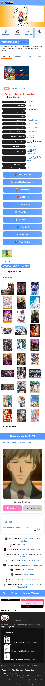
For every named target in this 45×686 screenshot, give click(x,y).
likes (33, 530)
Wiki (13, 670)
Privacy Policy (7, 673)
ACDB (9, 2)
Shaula (26, 528)
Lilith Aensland (16, 651)
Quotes (8, 521)
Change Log (29, 670)
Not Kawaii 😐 (33, 508)
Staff (39, 56)
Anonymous (29, 600)
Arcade (39, 35)
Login (3, 627)
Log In (16, 3)
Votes (31, 56)
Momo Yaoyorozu (17, 642)
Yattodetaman (33, 120)
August (6, 636)
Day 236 (7, 653)
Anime (17, 35)
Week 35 (7, 644)
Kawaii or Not (25, 443)
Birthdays (6, 35)
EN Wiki (39, 157)
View (27, 606)
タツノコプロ (33, 132)
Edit (6, 89)
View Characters (32, 152)
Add (23, 146)
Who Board (12, 593)
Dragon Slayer (28, 538)
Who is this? (31, 603)
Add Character (15, 89)
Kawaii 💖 (12, 508)
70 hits (24, 42)
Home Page (32, 157)
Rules (16, 673)
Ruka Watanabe (16, 660)
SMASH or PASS (9, 443)
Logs (23, 89)
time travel (32, 146)
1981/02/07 (32, 150)
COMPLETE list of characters (16, 266)
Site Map (19, 670)
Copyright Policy (14, 684)
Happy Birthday (36, 549)
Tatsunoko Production (31, 136)
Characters (28, 35)
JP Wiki (29, 159)
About (4, 670)
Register (10, 627)
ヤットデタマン (33, 124)
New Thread (32, 593)
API (9, 670)
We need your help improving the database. (20, 94)
